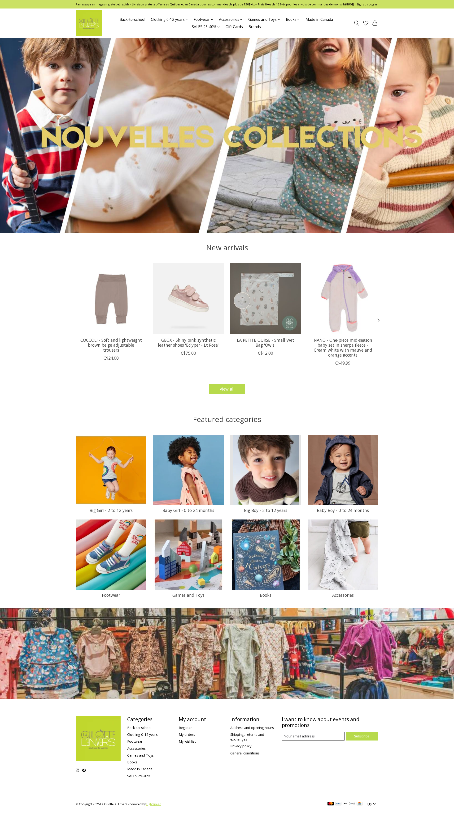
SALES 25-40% (138, 775)
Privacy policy (240, 746)
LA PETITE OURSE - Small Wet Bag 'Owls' (265, 342)
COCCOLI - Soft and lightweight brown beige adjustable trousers (111, 345)
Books (265, 595)
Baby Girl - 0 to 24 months (188, 510)
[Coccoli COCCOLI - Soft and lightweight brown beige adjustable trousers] (111, 298)
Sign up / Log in (367, 4)
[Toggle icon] (356, 23)
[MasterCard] (330, 804)
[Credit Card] (359, 804)
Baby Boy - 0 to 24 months (343, 510)
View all (227, 389)
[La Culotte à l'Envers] (89, 23)
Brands (255, 26)
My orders (187, 734)
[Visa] (338, 804)
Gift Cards (234, 26)
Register (185, 727)
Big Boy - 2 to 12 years (265, 510)
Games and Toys (188, 595)
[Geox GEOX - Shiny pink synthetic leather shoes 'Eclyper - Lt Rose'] (188, 298)
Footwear (111, 595)
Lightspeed (153, 804)
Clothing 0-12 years (142, 734)
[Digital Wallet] (349, 804)
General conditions (245, 753)
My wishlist (187, 741)
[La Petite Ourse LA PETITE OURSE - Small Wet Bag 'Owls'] (265, 298)
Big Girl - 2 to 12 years (111, 510)
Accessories (343, 595)
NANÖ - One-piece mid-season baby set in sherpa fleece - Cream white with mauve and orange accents (343, 347)
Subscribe (362, 736)
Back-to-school (132, 19)
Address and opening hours (252, 727)
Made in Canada (319, 19)
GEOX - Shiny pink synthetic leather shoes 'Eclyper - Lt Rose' (188, 342)
